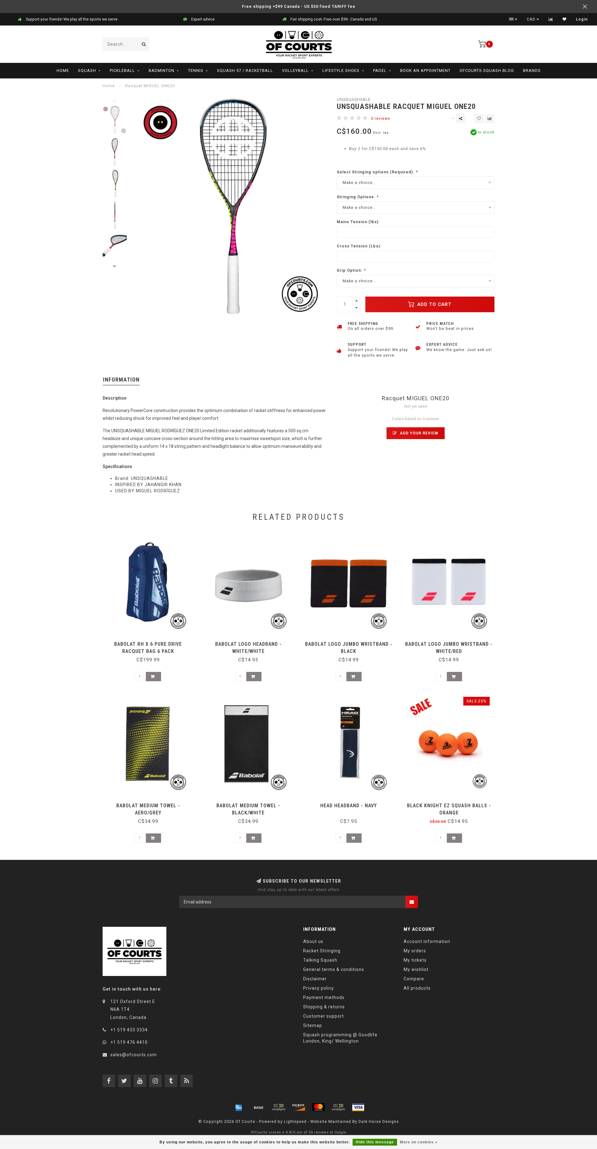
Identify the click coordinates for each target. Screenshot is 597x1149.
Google (340, 1132)
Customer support (323, 1016)
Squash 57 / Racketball (245, 70)
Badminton (161, 70)
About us (313, 941)
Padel (379, 70)
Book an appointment (425, 70)
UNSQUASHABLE (354, 99)
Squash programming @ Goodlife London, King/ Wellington (340, 1037)
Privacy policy (318, 988)
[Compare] (550, 19)
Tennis (195, 70)
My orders (415, 950)
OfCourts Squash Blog (487, 70)
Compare (414, 978)
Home (63, 70)
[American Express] (239, 1107)
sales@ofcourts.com (133, 1054)
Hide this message (375, 1142)
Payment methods (324, 997)
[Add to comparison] (489, 118)
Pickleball (122, 70)
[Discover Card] (298, 1107)
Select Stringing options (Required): (377, 172)
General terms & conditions (333, 969)
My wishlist (416, 969)
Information (121, 379)
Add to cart (433, 304)
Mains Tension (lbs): (358, 221)
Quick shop (151, 642)
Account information (427, 941)
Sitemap (312, 1025)
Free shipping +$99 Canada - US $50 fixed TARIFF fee (298, 6)
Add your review (418, 433)
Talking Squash (320, 960)
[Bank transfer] (258, 1107)
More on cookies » (418, 1142)
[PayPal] (338, 1107)
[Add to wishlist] (479, 118)
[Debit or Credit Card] (278, 1107)
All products (417, 988)
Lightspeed (295, 1121)
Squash (87, 70)
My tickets (415, 960)
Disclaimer (315, 978)
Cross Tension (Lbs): (359, 246)
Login (582, 19)
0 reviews (380, 118)
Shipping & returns (324, 1006)
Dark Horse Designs (379, 1121)
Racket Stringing (321, 950)
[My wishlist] (564, 19)
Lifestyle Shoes (340, 70)
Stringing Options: (357, 197)
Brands (532, 70)
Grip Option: (351, 270)
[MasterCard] (318, 1107)
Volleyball (295, 70)
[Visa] (358, 1107)
